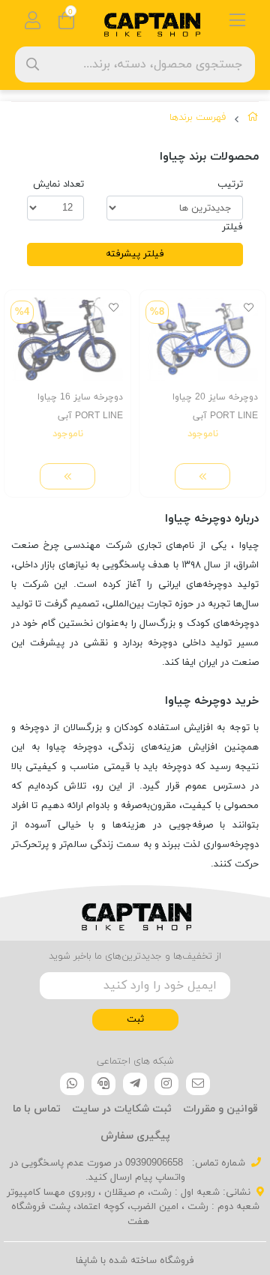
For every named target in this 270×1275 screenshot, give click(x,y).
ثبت (135, 1019)
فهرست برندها (198, 117)
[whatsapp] (72, 1084)
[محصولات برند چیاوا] (135, 913)
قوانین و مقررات (220, 1109)
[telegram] (135, 1084)
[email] (198, 1084)
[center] (32, 64)
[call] (103, 1084)
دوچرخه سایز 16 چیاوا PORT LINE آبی (80, 406)
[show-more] (202, 476)
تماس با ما (37, 1109)
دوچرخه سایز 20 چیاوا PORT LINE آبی (215, 406)
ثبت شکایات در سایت (122, 1109)
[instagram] (166, 1084)
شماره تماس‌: (217, 1163)
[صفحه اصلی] (253, 120)
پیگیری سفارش (135, 1136)
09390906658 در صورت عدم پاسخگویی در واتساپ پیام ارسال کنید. (97, 1171)
